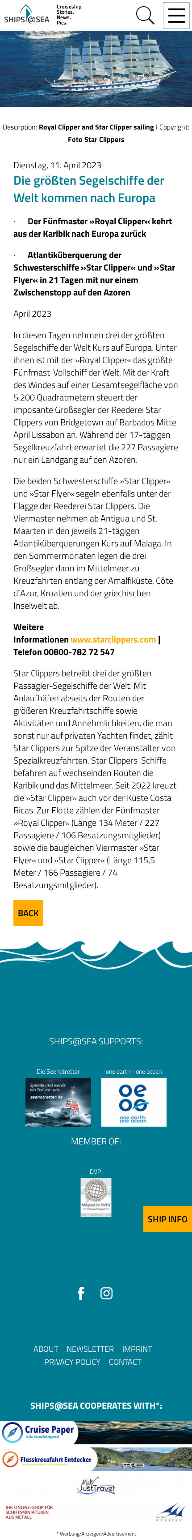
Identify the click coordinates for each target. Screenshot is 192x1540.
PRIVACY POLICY (72, 1362)
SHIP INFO (168, 1219)
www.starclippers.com (113, 639)
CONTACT (125, 1362)
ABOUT (45, 1349)
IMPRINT (137, 1349)
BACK (28, 913)
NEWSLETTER (90, 1349)
